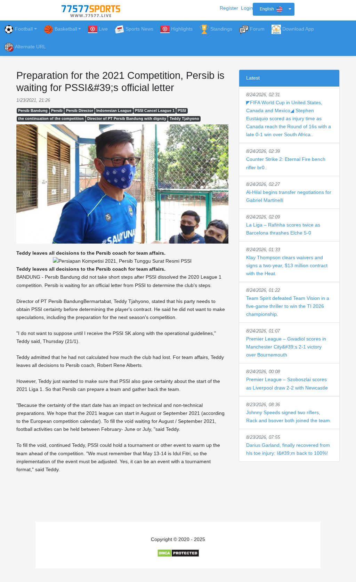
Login (247, 8)
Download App (298, 29)
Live (103, 29)
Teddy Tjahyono (184, 118)
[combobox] (273, 9)
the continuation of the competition (51, 118)
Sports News (139, 29)
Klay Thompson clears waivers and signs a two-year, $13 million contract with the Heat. (286, 265)
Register (229, 8)
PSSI (182, 110)
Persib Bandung (33, 110)
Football (24, 29)
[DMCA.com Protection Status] (178, 553)
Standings (221, 29)
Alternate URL (30, 46)
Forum (257, 29)
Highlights (182, 29)
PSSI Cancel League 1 (155, 110)
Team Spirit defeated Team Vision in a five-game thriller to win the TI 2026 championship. (287, 306)
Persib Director (79, 110)
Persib (57, 110)
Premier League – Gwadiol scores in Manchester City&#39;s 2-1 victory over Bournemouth (286, 347)
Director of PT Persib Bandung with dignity (126, 118)
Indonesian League (113, 110)
